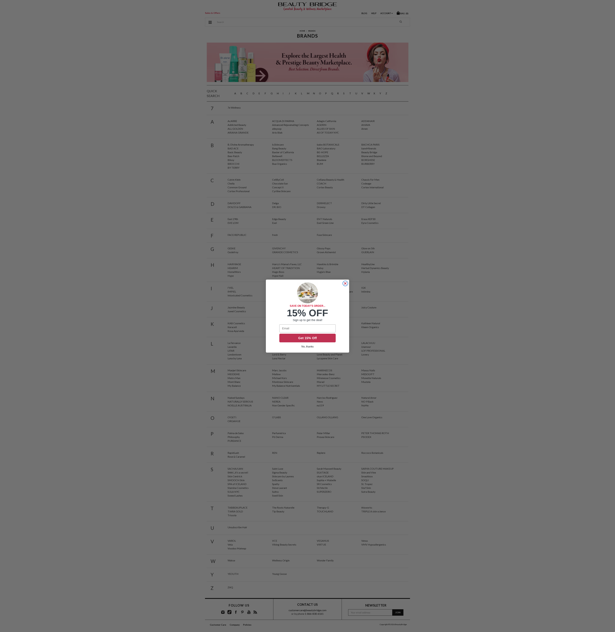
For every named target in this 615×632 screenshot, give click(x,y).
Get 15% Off (307, 338)
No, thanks (307, 346)
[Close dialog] (345, 283)
